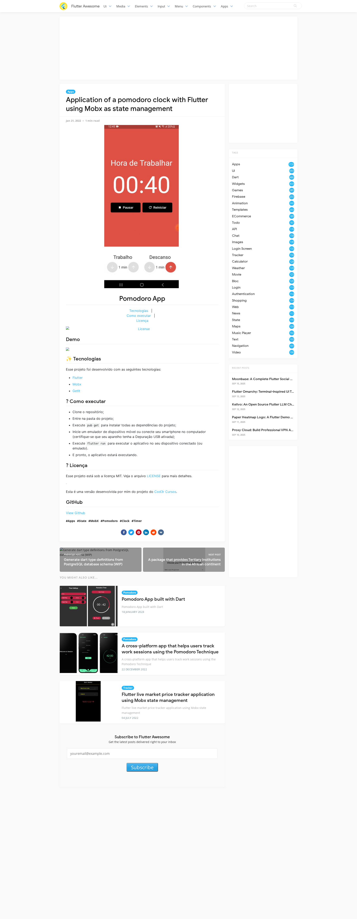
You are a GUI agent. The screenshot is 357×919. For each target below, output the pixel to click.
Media (120, 6)
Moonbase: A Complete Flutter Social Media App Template (277, 379)
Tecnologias (138, 311)
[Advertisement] (178, 47)
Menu (179, 6)
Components (202, 6)
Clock (126, 521)
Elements (141, 6)
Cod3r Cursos (165, 492)
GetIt (76, 391)
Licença (142, 321)
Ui (105, 6)
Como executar (139, 316)
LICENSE (154, 476)
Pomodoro (110, 521)
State (82, 521)
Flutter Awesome (85, 6)
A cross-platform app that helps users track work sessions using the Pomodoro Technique (170, 649)
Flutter (78, 378)
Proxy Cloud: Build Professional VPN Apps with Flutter (273, 430)
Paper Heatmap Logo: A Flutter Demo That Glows (270, 417)
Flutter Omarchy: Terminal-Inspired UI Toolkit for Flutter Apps (278, 392)
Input (161, 6)
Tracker (127, 688)
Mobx (77, 384)
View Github (75, 513)
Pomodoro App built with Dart (153, 599)
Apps (224, 6)
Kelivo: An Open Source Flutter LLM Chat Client (268, 404)
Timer (137, 521)
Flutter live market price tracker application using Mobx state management (168, 697)
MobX (94, 521)
